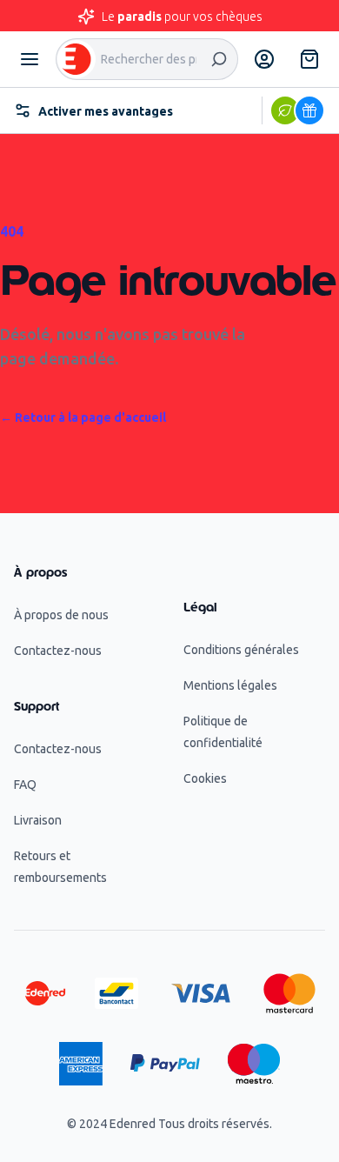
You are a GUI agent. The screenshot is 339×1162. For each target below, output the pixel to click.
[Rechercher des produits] (219, 59)
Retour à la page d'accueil (83, 417)
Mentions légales (230, 685)
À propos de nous (61, 615)
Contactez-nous (58, 651)
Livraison (38, 820)
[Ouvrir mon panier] (309, 59)
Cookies (205, 778)
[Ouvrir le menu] (29, 59)
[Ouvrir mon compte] (264, 59)
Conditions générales (241, 650)
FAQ (25, 784)
